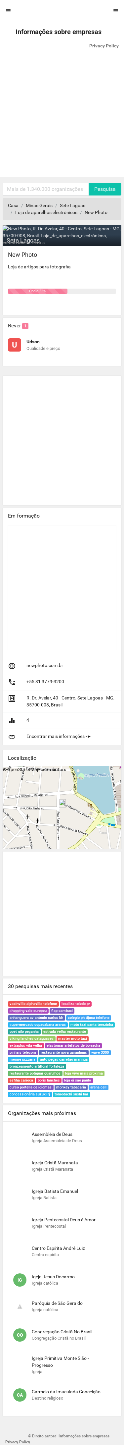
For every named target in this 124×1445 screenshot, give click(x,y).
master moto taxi (72, 1038)
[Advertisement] (62, 115)
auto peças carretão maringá (64, 1059)
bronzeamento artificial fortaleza (37, 1066)
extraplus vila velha (26, 1045)
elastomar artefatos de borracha (73, 1045)
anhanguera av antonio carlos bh (36, 1018)
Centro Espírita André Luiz (58, 1248)
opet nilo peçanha (24, 1031)
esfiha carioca (21, 1080)
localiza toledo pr (76, 1004)
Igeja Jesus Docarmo (53, 1276)
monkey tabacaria (71, 1087)
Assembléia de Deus (52, 1134)
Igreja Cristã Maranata (55, 1162)
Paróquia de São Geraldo (57, 1303)
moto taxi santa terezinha (91, 1025)
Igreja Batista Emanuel (55, 1191)
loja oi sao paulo (77, 1080)
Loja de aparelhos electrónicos (46, 212)
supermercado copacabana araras (38, 1025)
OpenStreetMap (23, 769)
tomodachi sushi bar (71, 1094)
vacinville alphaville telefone (33, 1004)
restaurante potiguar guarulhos (35, 1073)
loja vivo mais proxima (84, 1073)
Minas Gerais (39, 205)
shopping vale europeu (28, 1011)
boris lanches (49, 1080)
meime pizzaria (22, 1059)
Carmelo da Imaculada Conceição (66, 1391)
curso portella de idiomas (31, 1087)
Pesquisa (105, 189)
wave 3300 (100, 1052)
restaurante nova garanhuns (64, 1052)
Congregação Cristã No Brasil (62, 1331)
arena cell (98, 1087)
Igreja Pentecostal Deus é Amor (64, 1219)
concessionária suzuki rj (30, 1094)
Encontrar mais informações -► (59, 736)
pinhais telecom (23, 1052)
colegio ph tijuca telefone (88, 1018)
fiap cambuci (62, 1011)
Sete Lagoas (72, 205)
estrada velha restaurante (64, 1031)
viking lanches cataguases (32, 1038)
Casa (13, 205)
